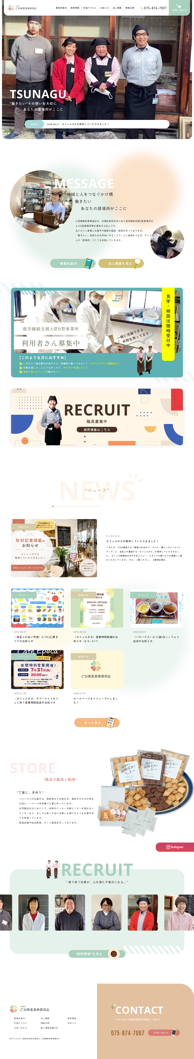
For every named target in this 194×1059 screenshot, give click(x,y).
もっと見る (92, 722)
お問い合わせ (161, 1032)
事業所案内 (68, 263)
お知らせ (104, 7)
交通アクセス (90, 7)
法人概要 (117, 7)
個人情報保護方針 (50, 1027)
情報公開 (129, 7)
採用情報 (75, 7)
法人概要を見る (120, 263)
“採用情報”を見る (89, 953)
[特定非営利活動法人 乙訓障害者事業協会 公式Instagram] (175, 847)
